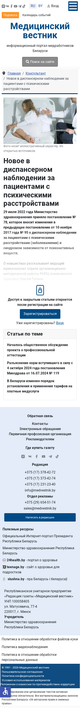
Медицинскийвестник (40, 30)
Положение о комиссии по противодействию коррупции (37, 684)
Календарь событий (36, 15)
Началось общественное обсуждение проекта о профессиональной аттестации (37, 350)
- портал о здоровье (32, 560)
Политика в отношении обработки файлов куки (40, 639)
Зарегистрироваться (40, 314)
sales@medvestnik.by (40, 508)
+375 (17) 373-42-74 (40, 478)
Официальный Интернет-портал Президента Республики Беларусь (38, 538)
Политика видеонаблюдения (25, 647)
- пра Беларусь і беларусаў (37, 579)
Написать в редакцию (40, 517)
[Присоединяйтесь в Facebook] (11, 6)
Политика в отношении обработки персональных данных (29, 657)
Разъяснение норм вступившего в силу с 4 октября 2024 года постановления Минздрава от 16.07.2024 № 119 (40, 368)
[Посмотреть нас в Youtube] (15, 6)
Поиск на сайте (41, 62)
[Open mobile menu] (73, 6)
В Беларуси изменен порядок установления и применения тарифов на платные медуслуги (39, 386)
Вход (55, 6)
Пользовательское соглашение (22, 671)
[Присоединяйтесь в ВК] (7, 6)
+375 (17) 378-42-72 (40, 472)
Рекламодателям (40, 439)
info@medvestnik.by (40, 490)
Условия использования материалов (26, 680)
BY (40, 6)
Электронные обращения (40, 429)
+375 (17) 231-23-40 (40, 484)
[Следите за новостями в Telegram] (20, 6)
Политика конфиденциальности (23, 675)
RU (33, 6)
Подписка (10, 15)
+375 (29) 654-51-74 (40, 502)
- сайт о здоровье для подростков (31, 569)
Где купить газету (40, 448)
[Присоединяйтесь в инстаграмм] (3, 6)
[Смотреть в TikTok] (24, 6)
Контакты (40, 424)
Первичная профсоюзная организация (40, 434)
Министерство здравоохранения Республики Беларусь (38, 550)
